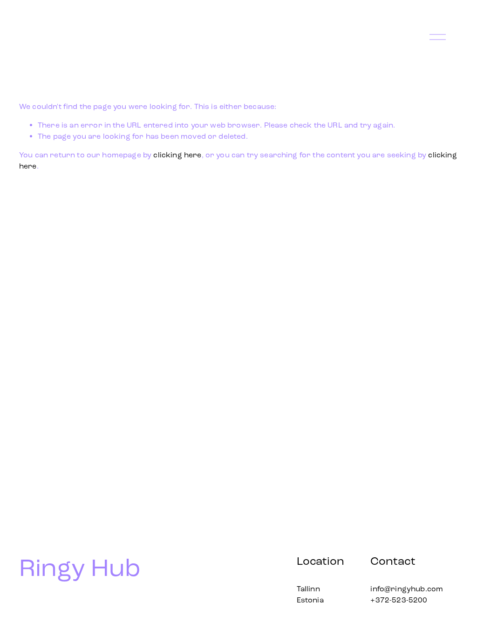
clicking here (177, 154)
